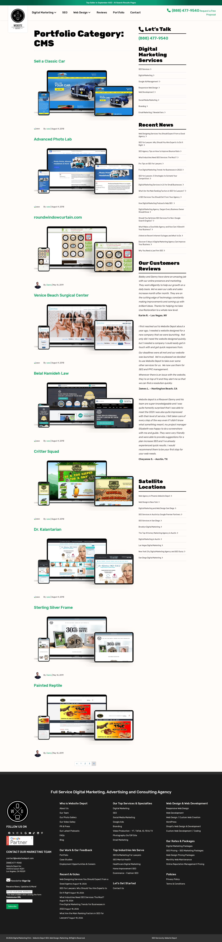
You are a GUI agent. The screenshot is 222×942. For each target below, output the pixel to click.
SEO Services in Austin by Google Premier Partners (159, 514)
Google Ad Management (148, 82)
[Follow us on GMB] (26, 833)
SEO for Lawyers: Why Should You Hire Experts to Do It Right (161, 143)
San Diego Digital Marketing (150, 558)
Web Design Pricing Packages (180, 855)
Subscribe (12, 906)
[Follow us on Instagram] (17, 833)
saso (48, 129)
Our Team (64, 813)
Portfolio (118, 12)
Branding (142, 106)
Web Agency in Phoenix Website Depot (154, 496)
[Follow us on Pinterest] (42, 833)
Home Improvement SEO (124, 868)
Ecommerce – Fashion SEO (125, 873)
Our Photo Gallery (68, 817)
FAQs (62, 835)
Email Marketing (120, 840)
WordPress (171, 822)
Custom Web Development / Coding (183, 831)
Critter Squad (46, 451)
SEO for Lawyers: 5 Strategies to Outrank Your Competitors (158, 177)
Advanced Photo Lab (53, 139)
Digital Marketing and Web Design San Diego (156, 508)
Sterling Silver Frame (53, 607)
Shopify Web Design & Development (183, 826)
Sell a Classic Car (49, 61)
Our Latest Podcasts (69, 831)
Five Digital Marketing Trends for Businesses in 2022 (160, 170)
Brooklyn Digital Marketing (149, 527)
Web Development (146, 92)
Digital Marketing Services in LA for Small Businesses (160, 185)
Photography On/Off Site (125, 835)
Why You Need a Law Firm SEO (151, 251)
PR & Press (65, 826)
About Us (64, 808)
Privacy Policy (173, 879)
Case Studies (66, 859)
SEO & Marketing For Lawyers (127, 855)
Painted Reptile (48, 685)
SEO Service (157, 938)
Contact (135, 12)
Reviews (102, 12)
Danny (49, 285)
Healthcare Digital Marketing (127, 864)
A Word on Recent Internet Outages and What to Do (160, 236)
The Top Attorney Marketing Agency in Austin (157, 533)
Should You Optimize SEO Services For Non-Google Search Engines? (159, 219)
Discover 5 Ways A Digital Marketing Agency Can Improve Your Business (162, 243)
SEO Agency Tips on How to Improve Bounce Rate (159, 151)
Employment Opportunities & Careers (77, 864)
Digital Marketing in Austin (149, 539)
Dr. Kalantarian (47, 529)
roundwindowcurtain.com (58, 217)
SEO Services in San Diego (149, 521)
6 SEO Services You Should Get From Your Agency (159, 197)
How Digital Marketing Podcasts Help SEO (156, 203)
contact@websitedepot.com (20, 858)
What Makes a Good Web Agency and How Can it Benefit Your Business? (161, 228)
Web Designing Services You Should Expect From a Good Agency (162, 135)
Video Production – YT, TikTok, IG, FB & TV (133, 831)
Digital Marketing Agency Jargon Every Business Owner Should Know (161, 210)
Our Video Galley (67, 822)
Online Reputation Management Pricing (185, 864)
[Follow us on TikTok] (34, 833)
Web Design (80, 12)
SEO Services (144, 69)
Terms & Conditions (175, 884)
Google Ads (118, 822)
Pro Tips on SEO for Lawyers (150, 164)
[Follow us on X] (13, 833)
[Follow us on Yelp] (22, 833)
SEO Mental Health (122, 859)
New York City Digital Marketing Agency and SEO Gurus (161, 552)
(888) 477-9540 (185, 10)
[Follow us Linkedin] (38, 833)
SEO (64, 12)
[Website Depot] (17, 811)
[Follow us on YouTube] (30, 833)
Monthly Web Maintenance (179, 859)
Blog (62, 840)
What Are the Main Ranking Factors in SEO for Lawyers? (161, 191)
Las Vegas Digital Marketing (150, 545)
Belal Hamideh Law (51, 373)
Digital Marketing (43, 12)
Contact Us (118, 888)
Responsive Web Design (148, 88)
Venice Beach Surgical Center (61, 295)
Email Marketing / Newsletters (151, 112)
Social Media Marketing (148, 100)
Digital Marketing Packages (179, 846)
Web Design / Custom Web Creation (183, 817)
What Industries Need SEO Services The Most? (158, 157)
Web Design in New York (148, 502)
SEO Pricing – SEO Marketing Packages (184, 850)
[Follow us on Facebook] (9, 833)
